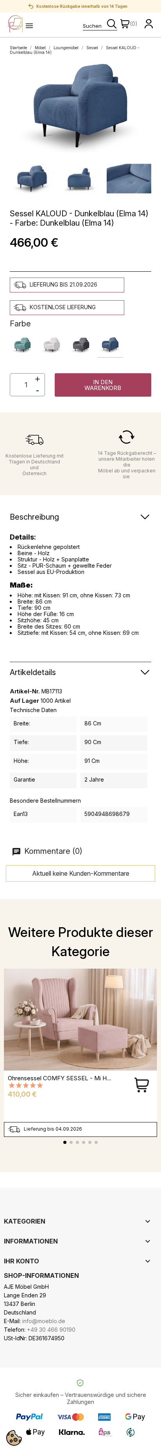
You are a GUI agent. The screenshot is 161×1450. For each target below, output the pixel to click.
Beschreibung (34, 517)
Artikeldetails (33, 672)
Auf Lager (24, 701)
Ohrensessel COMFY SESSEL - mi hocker (65, 1078)
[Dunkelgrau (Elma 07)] (81, 345)
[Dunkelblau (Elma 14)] (110, 345)
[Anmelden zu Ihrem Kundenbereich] (149, 24)
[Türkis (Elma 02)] (22, 345)
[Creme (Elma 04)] (51, 345)
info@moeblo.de (43, 1321)
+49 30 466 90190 (51, 1329)
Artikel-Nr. (25, 691)
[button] (103, 385)
